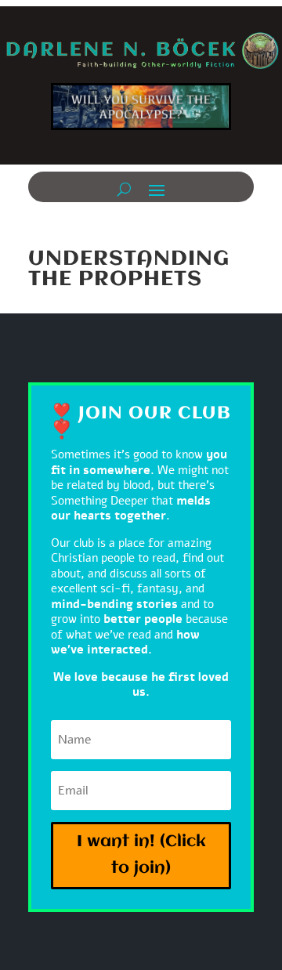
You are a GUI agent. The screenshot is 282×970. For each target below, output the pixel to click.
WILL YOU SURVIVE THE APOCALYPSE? (141, 112)
